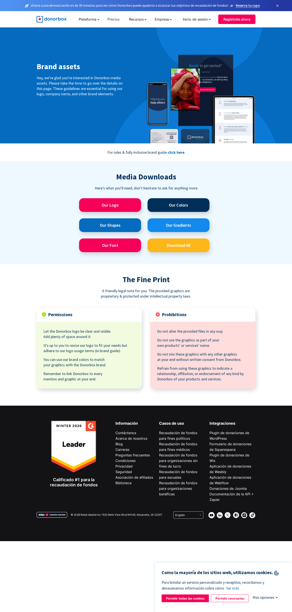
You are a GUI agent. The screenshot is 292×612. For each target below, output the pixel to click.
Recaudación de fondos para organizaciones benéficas (178, 488)
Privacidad (124, 466)
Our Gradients (178, 225)
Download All (178, 245)
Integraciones (222, 423)
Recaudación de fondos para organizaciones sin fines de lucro (178, 460)
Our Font (110, 245)
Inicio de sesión (195, 19)
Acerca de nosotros (131, 438)
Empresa (162, 19)
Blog (119, 444)
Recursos (136, 19)
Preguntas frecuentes (132, 455)
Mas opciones (263, 597)
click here (176, 152)
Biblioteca (123, 483)
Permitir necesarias (229, 598)
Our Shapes (110, 225)
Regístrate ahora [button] (236, 19)
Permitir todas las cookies (185, 598)
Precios (113, 19)
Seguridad (123, 472)
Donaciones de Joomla (228, 488)
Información (126, 423)
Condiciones (125, 461)
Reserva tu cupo (248, 5)
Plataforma (87, 19)
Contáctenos (125, 433)
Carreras (122, 449)
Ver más (232, 588)
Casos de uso (171, 423)
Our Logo (110, 205)
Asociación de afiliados (134, 477)
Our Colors (178, 205)
